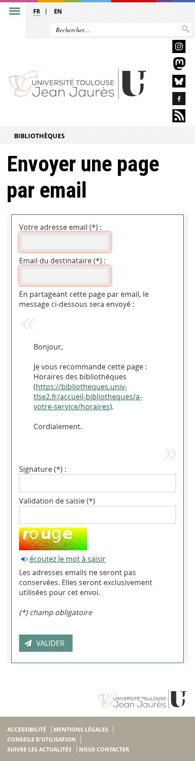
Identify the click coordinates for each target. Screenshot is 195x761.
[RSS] (170, 117)
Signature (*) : (42, 469)
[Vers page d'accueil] (78, 83)
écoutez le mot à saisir (67, 559)
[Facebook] (170, 100)
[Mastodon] (170, 65)
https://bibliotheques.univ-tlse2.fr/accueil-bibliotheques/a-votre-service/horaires (88, 397)
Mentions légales (81, 729)
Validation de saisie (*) (57, 501)
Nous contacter (104, 749)
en (58, 11)
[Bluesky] (170, 83)
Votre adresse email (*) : (60, 227)
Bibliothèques (39, 135)
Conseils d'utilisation (41, 739)
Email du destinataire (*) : (62, 261)
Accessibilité (26, 729)
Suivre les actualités (39, 749)
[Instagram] (170, 48)
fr (36, 11)
